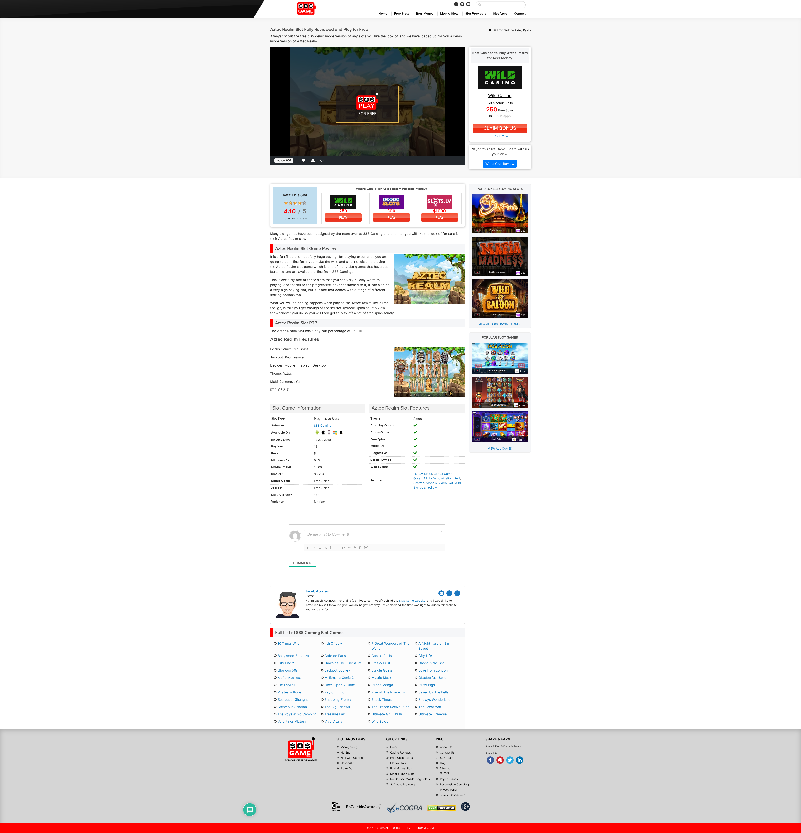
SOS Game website (412, 600)
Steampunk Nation (292, 707)
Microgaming (349, 747)
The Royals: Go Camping (297, 714)
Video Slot (445, 483)
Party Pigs (426, 685)
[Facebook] (456, 4)
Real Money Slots (401, 768)
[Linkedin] (457, 593)
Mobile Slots (449, 14)
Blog (443, 763)
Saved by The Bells (433, 692)
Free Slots (401, 14)
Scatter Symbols (425, 483)
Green (417, 478)
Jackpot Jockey (337, 670)
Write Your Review (499, 163)
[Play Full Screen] (322, 160)
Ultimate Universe (432, 714)
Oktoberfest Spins (432, 677)
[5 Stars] (304, 203)
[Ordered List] (332, 547)
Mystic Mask (381, 677)
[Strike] (326, 547)
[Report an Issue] (313, 160)
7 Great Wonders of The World (390, 645)
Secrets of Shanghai (293, 699)
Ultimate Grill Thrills (387, 714)
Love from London (433, 670)
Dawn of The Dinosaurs (343, 663)
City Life (425, 656)
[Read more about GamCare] (335, 806)
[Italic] (314, 547)
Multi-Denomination (438, 478)
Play (343, 217)
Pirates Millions (289, 692)
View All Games (500, 448)
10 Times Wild (289, 643)
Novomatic (347, 763)
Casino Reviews (400, 752)
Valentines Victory (292, 721)
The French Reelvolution (390, 707)
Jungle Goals (382, 670)
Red (457, 478)
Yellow (432, 487)
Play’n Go (347, 768)
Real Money (424, 14)
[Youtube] (468, 4)
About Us (446, 747)
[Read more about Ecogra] (404, 807)
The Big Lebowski (339, 707)
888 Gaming (322, 425)
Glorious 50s (288, 670)
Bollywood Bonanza (293, 656)
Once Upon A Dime (340, 685)
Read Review (500, 135)
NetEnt (345, 752)
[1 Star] (286, 203)
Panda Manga (382, 685)
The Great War (429, 707)
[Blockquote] (343, 547)
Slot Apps (500, 14)
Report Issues (449, 779)
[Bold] (308, 547)
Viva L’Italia (333, 721)
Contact (520, 14)
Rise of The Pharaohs (388, 692)
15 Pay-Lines (422, 474)
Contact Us (447, 752)
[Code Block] (349, 547)
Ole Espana (286, 685)
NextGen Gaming (352, 757)
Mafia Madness (289, 677)
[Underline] (320, 547)
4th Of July (333, 643)
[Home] (490, 30)
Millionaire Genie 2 (339, 677)
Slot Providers (475, 14)
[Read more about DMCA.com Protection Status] (441, 808)
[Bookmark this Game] (304, 160)
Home (382, 14)
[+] (366, 547)
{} (360, 547)
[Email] (441, 593)
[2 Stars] (290, 203)
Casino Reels (382, 656)
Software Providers (402, 784)
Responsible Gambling (454, 784)
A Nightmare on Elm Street (434, 645)
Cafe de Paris (335, 656)
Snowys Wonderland (434, 699)
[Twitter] (462, 4)
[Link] (355, 547)
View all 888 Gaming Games (499, 324)
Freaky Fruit (381, 663)
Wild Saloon (381, 721)
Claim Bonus (500, 128)
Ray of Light (334, 692)
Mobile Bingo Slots (402, 773)
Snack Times (382, 699)
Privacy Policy (448, 789)
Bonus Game (443, 474)
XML (447, 773)
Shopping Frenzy (338, 699)
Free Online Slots (401, 757)
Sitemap (445, 768)
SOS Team (446, 757)
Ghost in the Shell (432, 663)
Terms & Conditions (452, 795)
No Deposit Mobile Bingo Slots (410, 779)
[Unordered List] (337, 547)
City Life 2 (286, 663)
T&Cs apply (503, 116)
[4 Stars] (300, 203)
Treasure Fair (335, 714)
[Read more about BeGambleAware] (363, 806)
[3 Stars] (295, 203)
